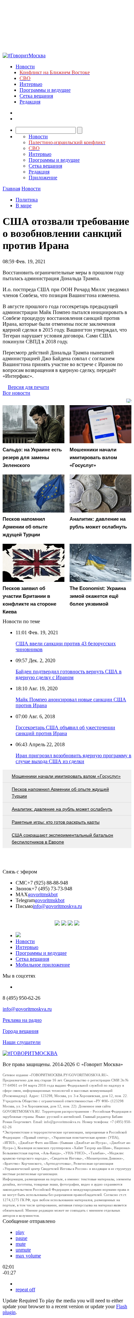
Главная (11, 188)
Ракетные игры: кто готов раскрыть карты (56, 822)
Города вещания (20, 1031)
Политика (27, 199)
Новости (25, 66)
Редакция (30, 101)
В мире (24, 205)
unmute (23, 1250)
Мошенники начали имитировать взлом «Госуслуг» (66, 776)
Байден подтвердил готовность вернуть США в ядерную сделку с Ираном (69, 674)
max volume (28, 1255)
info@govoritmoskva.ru (57, 906)
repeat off (25, 1289)
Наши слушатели (22, 1042)
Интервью (31, 84)
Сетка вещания (36, 96)
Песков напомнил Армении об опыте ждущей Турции (60, 793)
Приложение (43, 177)
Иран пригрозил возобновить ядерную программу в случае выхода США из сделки (73, 758)
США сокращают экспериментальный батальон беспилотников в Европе (62, 838)
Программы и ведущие (45, 90)
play (20, 1232)
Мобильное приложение (43, 965)
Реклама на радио (22, 1020)
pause (21, 1238)
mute (21, 1244)
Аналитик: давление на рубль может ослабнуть (62, 809)
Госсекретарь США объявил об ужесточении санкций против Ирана (65, 730)
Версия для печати (28, 387)
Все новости (16, 393)
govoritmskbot (43, 894)
